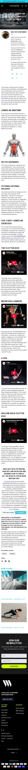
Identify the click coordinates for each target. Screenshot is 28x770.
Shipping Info (4, 722)
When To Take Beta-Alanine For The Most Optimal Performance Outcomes (13, 594)
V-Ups (3, 388)
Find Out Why (7, 699)
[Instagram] (12, 73)
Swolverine (15, 760)
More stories (7, 568)
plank (22, 335)
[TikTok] (16, 78)
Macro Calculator (20, 708)
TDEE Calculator (20, 713)
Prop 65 (3, 720)
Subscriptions (4, 710)
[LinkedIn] (16, 73)
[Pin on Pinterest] (9, 561)
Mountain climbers (6, 331)
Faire (2, 741)
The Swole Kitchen (20, 236)
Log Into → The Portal (6, 738)
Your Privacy (4, 725)
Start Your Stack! (21, 1)
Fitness (4, 553)
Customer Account (6, 717)
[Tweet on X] (2, 561)
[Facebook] (21, 73)
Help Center (4, 712)
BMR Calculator (20, 710)
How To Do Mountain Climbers (11, 625)
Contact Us (4, 715)
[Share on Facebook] (5, 561)
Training (12, 553)
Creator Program (5, 733)
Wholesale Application (7, 736)
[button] (26, 6)
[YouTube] (12, 78)
